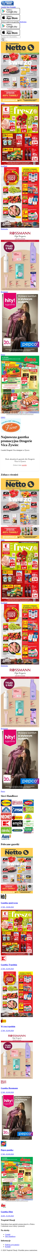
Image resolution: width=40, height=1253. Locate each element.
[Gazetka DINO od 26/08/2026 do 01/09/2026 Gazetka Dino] (17, 1202)
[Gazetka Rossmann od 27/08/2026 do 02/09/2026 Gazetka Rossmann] (17, 1078)
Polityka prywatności (12, 1245)
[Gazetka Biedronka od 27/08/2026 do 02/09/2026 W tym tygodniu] (17, 1016)
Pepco (3, 355)
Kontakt (13, 7)
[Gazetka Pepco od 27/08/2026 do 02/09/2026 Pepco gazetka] (17, 1140)
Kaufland (4, 166)
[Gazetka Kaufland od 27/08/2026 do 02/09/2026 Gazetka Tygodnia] (17, 955)
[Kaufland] (20, 164)
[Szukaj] (3, 40)
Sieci (8, 7)
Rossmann (4, 292)
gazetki (24, 465)
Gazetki (3, 7)
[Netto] (20, 101)
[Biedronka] (20, 227)
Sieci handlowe (10, 1236)
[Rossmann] (20, 290)
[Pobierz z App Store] (10, 20)
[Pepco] (20, 353)
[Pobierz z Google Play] (10, 13)
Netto (3, 103)
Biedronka (22, 22)
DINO (3, 417)
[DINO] (20, 415)
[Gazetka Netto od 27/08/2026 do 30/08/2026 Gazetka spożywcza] (17, 893)
